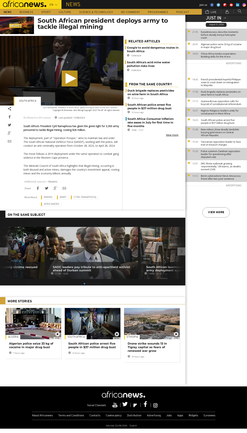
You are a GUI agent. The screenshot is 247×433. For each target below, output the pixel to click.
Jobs (169, 415)
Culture (65, 12)
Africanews (51, 204)
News (8, 12)
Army (63, 197)
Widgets (193, 415)
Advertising (154, 415)
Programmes (158, 12)
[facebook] (146, 405)
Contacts (95, 415)
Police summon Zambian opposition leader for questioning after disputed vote (220, 154)
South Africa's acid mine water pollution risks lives (148, 64)
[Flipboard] (136, 405)
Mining (48, 197)
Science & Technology (96, 12)
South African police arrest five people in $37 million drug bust (218, 121)
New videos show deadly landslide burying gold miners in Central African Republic (220, 132)
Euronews (209, 415)
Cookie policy (114, 415)
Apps (180, 415)
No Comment (130, 12)
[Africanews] (23, 3)
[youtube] (115, 405)
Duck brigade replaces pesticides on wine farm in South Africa (221, 93)
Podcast (182, 12)
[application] (62, 70)
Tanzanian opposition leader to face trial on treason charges (221, 143)
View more (216, 212)
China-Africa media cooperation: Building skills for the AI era (218, 55)
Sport (46, 12)
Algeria (13, 337)
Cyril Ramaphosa (85, 197)
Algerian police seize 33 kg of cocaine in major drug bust (221, 46)
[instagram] (155, 405)
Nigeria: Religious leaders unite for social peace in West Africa (220, 112)
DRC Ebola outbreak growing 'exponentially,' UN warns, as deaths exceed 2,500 (221, 166)
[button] (70, 78)
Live (213, 12)
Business (26, 12)
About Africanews (42, 415)
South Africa (27, 101)
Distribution (134, 415)
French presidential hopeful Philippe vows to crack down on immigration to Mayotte (221, 82)
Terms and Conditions (71, 415)
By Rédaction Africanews (37, 118)
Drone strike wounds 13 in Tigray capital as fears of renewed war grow (147, 347)
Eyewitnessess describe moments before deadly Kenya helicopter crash (219, 34)
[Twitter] (125, 405)
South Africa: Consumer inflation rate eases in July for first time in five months (150, 122)
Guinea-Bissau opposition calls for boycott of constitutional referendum (221, 102)
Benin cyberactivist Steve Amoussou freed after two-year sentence (221, 177)
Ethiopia (132, 337)
